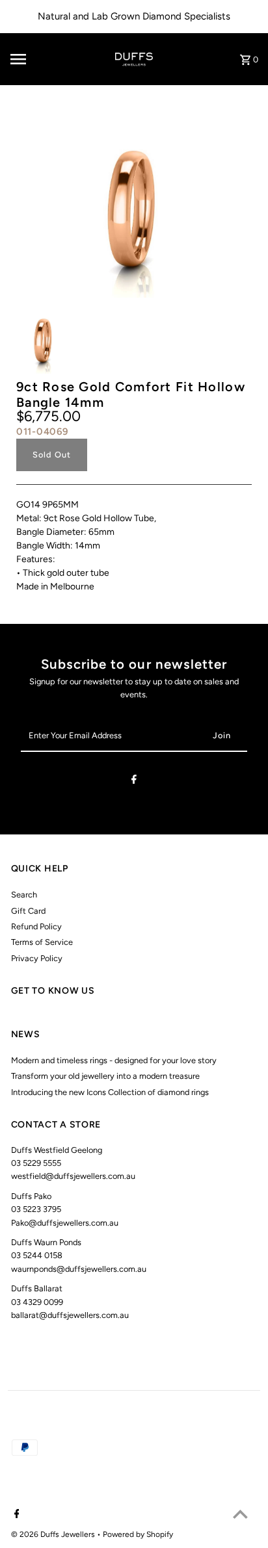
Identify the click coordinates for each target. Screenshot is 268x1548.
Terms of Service (42, 942)
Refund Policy (36, 926)
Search (24, 894)
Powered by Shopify (138, 1534)
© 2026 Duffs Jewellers (54, 1534)
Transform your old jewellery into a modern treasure (105, 1076)
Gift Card (28, 911)
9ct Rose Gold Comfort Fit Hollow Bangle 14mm (130, 394)
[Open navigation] (35, 59)
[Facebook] (134, 781)
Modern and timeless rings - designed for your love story (114, 1060)
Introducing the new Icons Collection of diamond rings (110, 1092)
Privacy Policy (36, 958)
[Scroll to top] (240, 1514)
